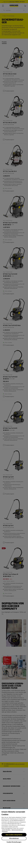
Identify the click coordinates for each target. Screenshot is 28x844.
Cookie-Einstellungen (14, 842)
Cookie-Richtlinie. (6, 830)
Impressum (5, 831)
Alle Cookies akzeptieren (14, 835)
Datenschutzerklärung (17, 830)
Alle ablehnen (14, 838)
